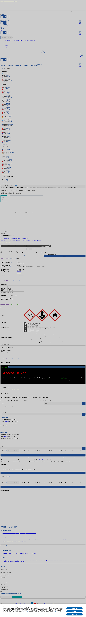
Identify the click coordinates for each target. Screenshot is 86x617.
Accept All (74, 614)
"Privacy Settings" (25, 611)
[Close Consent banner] (84, 605)
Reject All (74, 611)
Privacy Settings (74, 608)
